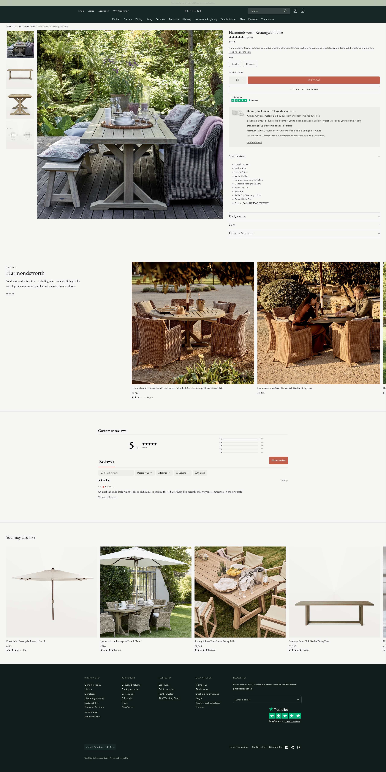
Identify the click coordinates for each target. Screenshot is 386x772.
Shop (81, 10)
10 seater (250, 64)
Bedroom (161, 19)
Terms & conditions (239, 747)
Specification (237, 156)
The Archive (267, 19)
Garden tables (29, 26)
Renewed (253, 19)
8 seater (235, 64)
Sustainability (91, 702)
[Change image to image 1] (20, 44)
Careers (200, 707)
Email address (242, 696)
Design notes (237, 216)
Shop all (10, 293)
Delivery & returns (241, 233)
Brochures (164, 684)
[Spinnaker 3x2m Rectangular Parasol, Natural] (145, 592)
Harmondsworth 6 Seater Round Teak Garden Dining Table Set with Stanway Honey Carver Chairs (177, 388)
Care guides (128, 693)
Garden (128, 19)
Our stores (89, 693)
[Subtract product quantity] (243, 80)
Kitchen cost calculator (208, 702)
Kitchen (116, 19)
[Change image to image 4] (20, 135)
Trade (125, 702)
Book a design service (207, 693)
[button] (241, 439)
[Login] (295, 11)
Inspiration (103, 10)
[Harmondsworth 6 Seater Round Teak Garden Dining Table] (318, 323)
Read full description (240, 51)
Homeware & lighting (206, 19)
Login (199, 698)
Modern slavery (92, 716)
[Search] (285, 11)
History (88, 689)
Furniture (17, 26)
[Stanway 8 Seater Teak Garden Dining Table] (240, 592)
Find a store (202, 689)
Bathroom (174, 19)
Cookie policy (259, 747)
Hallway (187, 19)
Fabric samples (166, 689)
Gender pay (90, 711)
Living (149, 19)
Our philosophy (92, 684)
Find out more (254, 142)
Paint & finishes (228, 19)
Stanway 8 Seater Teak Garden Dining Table (215, 641)
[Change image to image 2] (20, 74)
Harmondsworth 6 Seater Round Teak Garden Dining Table (284, 388)
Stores (91, 10)
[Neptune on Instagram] (299, 748)
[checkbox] (200, 473)
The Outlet (127, 707)
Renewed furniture (94, 707)
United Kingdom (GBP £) (99, 746)
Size (231, 57)
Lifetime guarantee (94, 698)
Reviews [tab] (106, 461)
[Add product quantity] (232, 80)
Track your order (130, 689)
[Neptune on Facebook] (287, 748)
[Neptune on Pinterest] (293, 748)
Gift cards (127, 698)
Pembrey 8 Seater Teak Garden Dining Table (309, 641)
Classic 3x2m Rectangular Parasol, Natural (25, 641)
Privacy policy (276, 747)
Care (232, 225)
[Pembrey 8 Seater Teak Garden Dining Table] (334, 592)
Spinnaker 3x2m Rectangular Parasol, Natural (121, 641)
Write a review (279, 460)
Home (8, 26)
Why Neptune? (120, 10)
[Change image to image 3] (20, 104)
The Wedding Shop (169, 698)
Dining (138, 19)
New (242, 19)
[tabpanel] (193, 489)
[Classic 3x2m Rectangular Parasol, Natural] (51, 592)
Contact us (201, 684)
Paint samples (166, 693)
